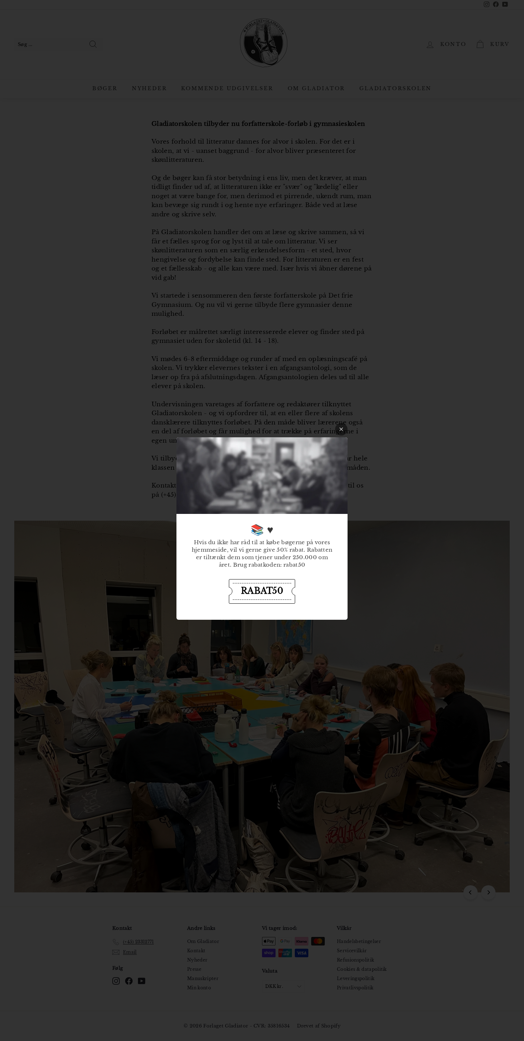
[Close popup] (341, 429)
